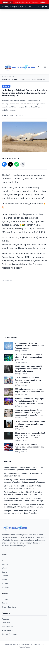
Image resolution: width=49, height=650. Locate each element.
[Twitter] (43, 7)
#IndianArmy (8, 228)
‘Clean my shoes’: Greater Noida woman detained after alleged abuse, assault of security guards (24, 481)
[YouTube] (46, 7)
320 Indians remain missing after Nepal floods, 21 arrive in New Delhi (23, 474)
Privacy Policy (7, 630)
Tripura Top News (9, 607)
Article (4, 580)
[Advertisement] (24, 35)
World (4, 568)
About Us (5, 619)
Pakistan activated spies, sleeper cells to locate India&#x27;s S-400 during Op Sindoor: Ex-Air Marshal (24, 505)
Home (4, 76)
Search (4, 603)
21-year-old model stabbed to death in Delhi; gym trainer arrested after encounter (22, 487)
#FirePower (38, 228)
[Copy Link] (22, 164)
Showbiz (5, 583)
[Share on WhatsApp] (16, 164)
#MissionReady (9, 232)
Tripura (4, 560)
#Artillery (19, 228)
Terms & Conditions (9, 634)
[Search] (39, 67)
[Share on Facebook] (4, 164)
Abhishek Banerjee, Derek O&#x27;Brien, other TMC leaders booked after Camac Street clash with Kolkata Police (23, 493)
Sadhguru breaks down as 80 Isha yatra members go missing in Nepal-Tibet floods (21, 512)
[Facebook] (39, 7)
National (11, 76)
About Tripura (7, 627)
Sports (4, 572)
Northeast (6, 587)
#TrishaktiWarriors (33, 225)
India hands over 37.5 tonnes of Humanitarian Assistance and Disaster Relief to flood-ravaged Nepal (24, 499)
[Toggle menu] (44, 67)
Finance (5, 576)
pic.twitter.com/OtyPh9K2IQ (32, 232)
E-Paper (5, 599)
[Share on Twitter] (10, 164)
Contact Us (6, 623)
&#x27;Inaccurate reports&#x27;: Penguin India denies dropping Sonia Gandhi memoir (23, 468)
